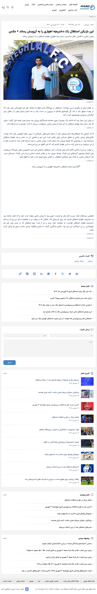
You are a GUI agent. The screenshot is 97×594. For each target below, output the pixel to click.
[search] (8, 7)
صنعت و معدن (61, 4)
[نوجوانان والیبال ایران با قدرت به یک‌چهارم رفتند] (87, 456)
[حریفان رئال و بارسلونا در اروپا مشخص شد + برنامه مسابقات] (87, 381)
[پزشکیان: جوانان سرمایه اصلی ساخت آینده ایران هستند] (87, 394)
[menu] (12, 7)
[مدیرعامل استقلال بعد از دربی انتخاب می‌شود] (87, 468)
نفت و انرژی (73, 10)
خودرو (54, 10)
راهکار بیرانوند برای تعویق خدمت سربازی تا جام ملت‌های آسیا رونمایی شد (52, 479)
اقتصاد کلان (73, 4)
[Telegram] (69, 273)
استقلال (90, 261)
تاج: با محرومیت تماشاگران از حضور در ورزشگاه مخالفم (59, 429)
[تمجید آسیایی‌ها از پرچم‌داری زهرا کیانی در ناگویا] (87, 443)
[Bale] (27, 273)
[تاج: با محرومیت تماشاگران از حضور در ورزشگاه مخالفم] (87, 431)
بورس (27, 4)
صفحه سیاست (7, 581)
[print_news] (76, 273)
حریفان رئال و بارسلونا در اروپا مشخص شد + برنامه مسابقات (57, 380)
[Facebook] (55, 273)
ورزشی (86, 24)
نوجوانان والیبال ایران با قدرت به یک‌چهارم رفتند (61, 454)
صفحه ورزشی (20, 581)
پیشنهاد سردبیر (84, 538)
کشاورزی (62, 10)
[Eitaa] (34, 273)
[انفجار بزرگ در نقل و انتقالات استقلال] (87, 419)
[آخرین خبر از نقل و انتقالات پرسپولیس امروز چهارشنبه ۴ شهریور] (87, 406)
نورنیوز (31, 581)
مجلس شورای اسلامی (51, 581)
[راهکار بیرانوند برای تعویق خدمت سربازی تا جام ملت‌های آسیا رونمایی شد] (87, 481)
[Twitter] (62, 273)
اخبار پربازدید (85, 495)
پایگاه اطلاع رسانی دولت (71, 581)
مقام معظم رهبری (88, 581)
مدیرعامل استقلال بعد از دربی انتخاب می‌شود (62, 467)
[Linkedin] (41, 273)
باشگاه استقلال (78, 261)
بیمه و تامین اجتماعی (46, 4)
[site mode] (3, 7)
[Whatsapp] (48, 273)
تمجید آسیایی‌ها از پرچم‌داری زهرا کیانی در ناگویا (61, 442)
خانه (92, 24)
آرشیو (5, 373)
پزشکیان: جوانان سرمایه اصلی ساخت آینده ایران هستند (58, 392)
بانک (34, 4)
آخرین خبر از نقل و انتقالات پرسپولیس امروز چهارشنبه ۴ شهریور (55, 405)
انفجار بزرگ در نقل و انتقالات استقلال (65, 417)
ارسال (9, 362)
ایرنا (39, 581)
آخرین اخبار (85, 373)
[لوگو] (87, 7)
